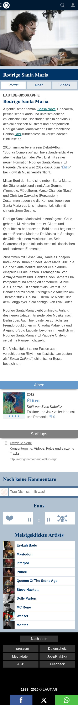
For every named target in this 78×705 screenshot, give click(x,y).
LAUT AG (50, 689)
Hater (47, 518)
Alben (39, 85)
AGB (20, 664)
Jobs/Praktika (57, 656)
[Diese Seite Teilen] (21, 700)
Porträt (13, 85)
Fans (17, 518)
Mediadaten (21, 656)
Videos (64, 85)
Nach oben (39, 639)
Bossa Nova (46, 109)
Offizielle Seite (21, 443)
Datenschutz (57, 648)
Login (73, 5)
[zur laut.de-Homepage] (5, 5)
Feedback (57, 664)
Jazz (18, 134)
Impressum (21, 648)
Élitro (66, 167)
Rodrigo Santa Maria (25, 74)
